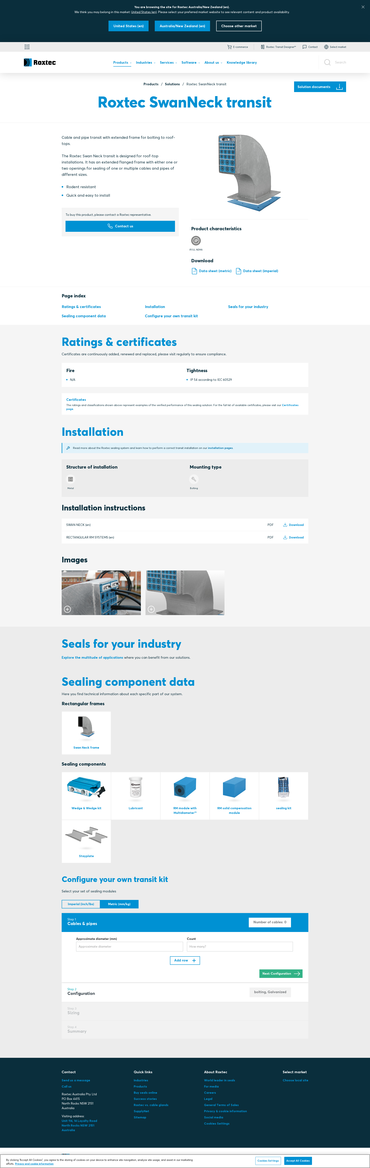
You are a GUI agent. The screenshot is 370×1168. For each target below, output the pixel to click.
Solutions (172, 84)
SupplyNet (141, 1111)
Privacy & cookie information (225, 1111)
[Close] (363, 7)
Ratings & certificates (81, 306)
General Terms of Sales (221, 1105)
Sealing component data (84, 315)
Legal (208, 1099)
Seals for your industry (248, 306)
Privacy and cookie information (34, 1163)
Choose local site (295, 1080)
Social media (213, 1117)
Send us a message (76, 1080)
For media (211, 1086)
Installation (155, 306)
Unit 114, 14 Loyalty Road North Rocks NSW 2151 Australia (80, 1125)
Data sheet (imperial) (260, 271)
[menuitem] (122, 63)
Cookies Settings (217, 1123)
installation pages (220, 448)
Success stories (145, 1099)
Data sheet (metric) (215, 271)
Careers (210, 1092)
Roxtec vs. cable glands (151, 1105)
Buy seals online (145, 1092)
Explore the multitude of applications (92, 657)
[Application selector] (27, 47)
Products (151, 84)
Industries (141, 1080)
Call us (66, 1086)
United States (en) (144, 12)
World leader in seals (219, 1080)
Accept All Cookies (298, 1160)
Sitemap (140, 1117)
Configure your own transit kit (171, 315)
